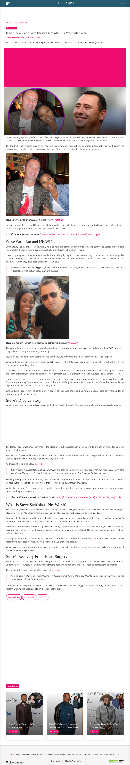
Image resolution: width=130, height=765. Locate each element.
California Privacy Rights (71, 754)
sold (94, 538)
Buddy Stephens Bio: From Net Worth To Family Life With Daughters (72, 234)
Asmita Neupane (14, 37)
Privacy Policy (37, 754)
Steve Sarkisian (14, 597)
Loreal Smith (29, 597)
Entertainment (21, 22)
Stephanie (42, 597)
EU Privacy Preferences (92, 754)
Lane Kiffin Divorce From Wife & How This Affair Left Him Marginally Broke (88, 497)
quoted (38, 464)
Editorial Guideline (52, 754)
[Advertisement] (65, 65)
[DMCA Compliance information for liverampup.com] (116, 762)
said (58, 570)
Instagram (59, 219)
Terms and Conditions (21, 754)
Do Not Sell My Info (111, 754)
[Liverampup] (65, 3)
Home (8, 22)
